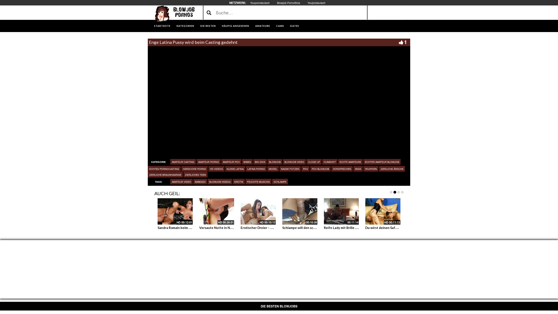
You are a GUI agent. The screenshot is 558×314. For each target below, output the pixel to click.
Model (273, 169)
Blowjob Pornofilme (288, 2)
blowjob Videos (220, 181)
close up (314, 162)
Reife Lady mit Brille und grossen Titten (354, 228)
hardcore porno (194, 169)
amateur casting (183, 162)
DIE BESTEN (208, 25)
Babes (247, 162)
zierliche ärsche (392, 169)
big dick (260, 162)
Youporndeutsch (260, 2)
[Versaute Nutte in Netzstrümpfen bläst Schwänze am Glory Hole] (216, 211)
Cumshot (330, 162)
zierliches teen (195, 174)
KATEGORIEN (185, 25)
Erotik (238, 181)
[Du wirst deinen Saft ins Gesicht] (382, 211)
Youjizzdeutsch (316, 2)
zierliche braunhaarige (165, 174)
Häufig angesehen (235, 25)
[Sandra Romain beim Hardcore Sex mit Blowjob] (175, 211)
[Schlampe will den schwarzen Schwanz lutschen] (299, 211)
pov (305, 169)
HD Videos (216, 169)
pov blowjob (320, 169)
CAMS (280, 25)
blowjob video (294, 162)
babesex (200, 181)
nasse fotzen (290, 169)
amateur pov (231, 162)
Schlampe (280, 181)
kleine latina (235, 169)
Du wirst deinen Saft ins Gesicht (390, 228)
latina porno (256, 169)
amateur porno (208, 162)
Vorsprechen (342, 169)
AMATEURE (262, 25)
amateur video (181, 181)
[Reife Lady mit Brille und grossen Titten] (341, 211)
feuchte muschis (258, 181)
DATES (294, 25)
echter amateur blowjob (382, 162)
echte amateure (350, 162)
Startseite (162, 25)
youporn (371, 169)
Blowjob (275, 162)
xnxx (358, 169)
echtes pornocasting (164, 169)
